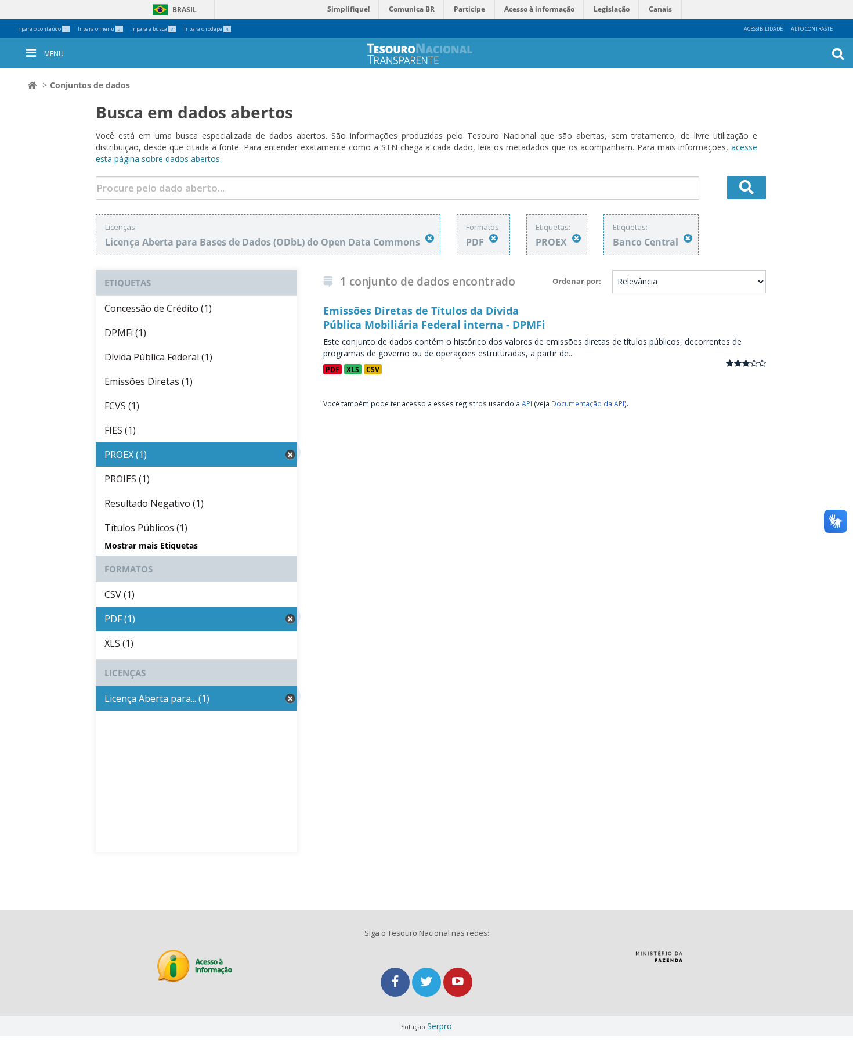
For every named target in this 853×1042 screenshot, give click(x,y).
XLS (352, 369)
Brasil (172, 10)
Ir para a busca (152, 29)
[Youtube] (457, 981)
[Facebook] (396, 981)
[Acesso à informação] (194, 966)
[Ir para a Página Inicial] (429, 53)
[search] (747, 187)
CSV (372, 369)
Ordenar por (575, 281)
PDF (332, 369)
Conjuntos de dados (90, 85)
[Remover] (429, 238)
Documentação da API (587, 403)
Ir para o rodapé (206, 29)
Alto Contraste (812, 29)
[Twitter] (427, 981)
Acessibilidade (763, 29)
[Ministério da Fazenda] (659, 961)
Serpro (439, 1026)
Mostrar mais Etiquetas (151, 545)
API (527, 403)
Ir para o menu (99, 29)
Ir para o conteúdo (41, 29)
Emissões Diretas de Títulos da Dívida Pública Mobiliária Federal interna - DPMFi (434, 317)
